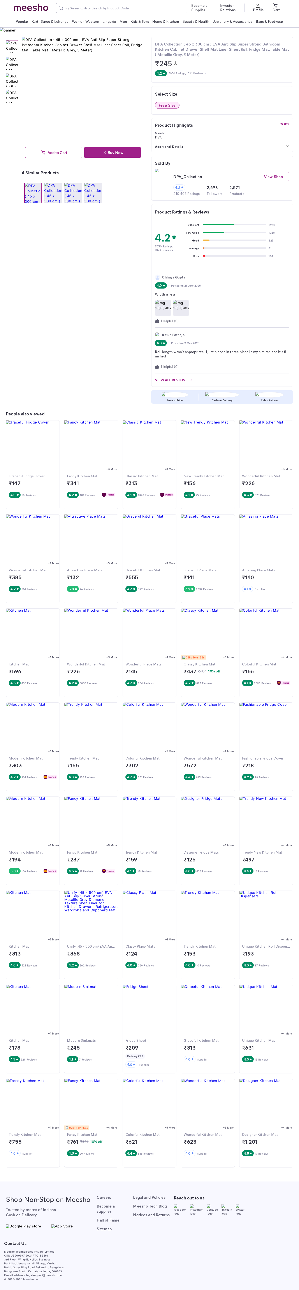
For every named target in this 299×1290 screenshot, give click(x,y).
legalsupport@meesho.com (44, 1275)
